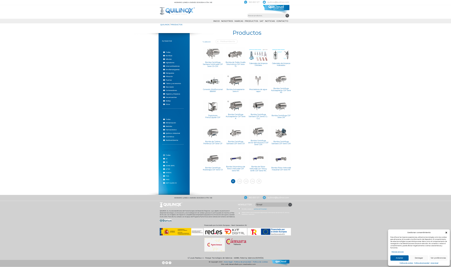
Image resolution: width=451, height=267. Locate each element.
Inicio (216, 21)
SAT (262, 21)
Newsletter (245, 205)
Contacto (282, 21)
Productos (251, 21)
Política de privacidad (421, 263)
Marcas (239, 21)
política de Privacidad (260, 209)
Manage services (398, 252)
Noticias (270, 21)
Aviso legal (434, 263)
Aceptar (399, 258)
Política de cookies (406, 263)
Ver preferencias (438, 258)
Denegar (419, 258)
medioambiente (227, 41)
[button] (446, 232)
